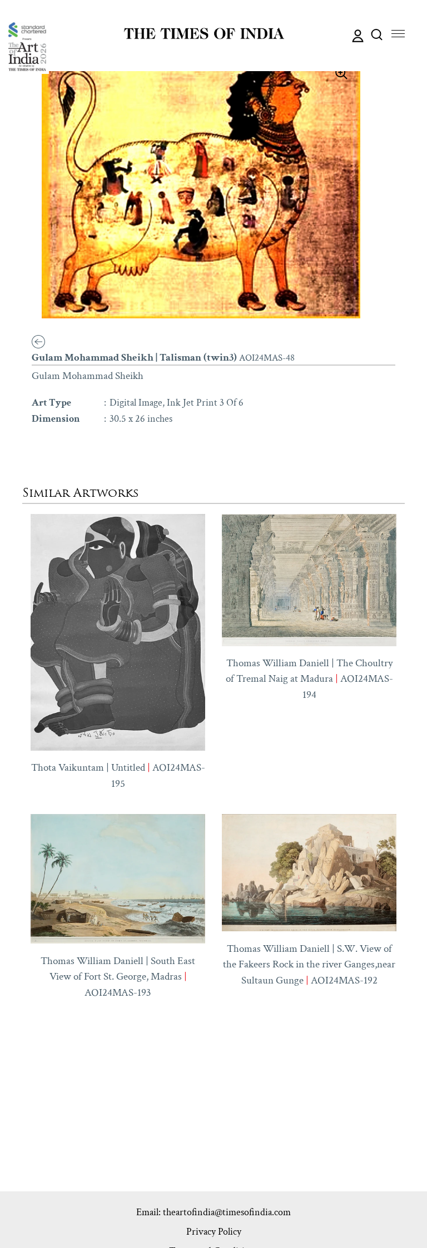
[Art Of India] (27, 46)
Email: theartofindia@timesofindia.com (213, 1212)
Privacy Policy (213, 1231)
